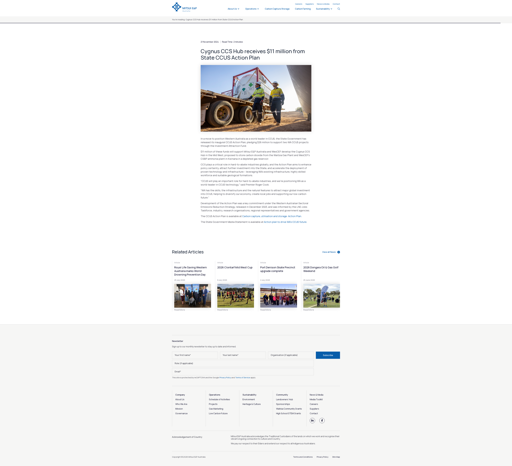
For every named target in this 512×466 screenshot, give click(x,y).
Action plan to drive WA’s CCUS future (285, 221)
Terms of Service (242, 377)
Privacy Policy (225, 377)
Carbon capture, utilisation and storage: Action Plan (271, 216)
